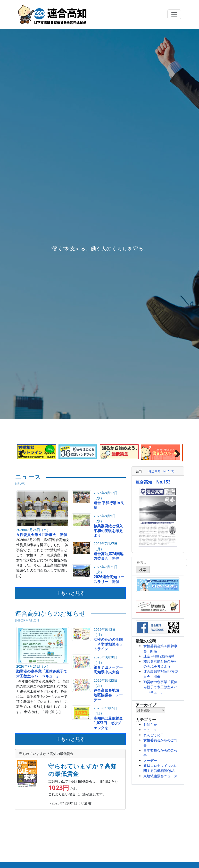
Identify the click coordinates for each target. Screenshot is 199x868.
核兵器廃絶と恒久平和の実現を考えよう (108, 530)
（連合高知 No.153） (161, 471)
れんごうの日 (153, 735)
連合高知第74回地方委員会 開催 (109, 556)
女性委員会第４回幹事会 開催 (41, 534)
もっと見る (73, 593)
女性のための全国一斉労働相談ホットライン (108, 644)
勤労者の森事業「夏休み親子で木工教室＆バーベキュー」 (41, 673)
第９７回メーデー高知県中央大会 (108, 669)
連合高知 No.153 (153, 482)
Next (176, 452)
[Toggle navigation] (174, 14)
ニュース (150, 730)
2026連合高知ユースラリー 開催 (109, 579)
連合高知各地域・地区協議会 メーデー (108, 695)
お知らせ (150, 724)
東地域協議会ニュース (160, 776)
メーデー (150, 760)
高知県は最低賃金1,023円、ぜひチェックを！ (108, 723)
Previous (23, 452)
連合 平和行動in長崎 (109, 505)
